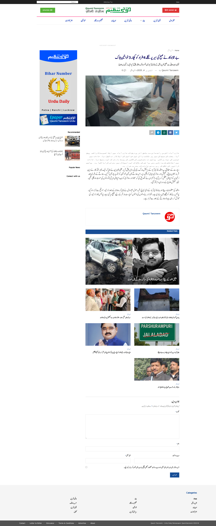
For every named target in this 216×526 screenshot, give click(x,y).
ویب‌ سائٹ (175, 455)
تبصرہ (177, 411)
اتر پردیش (170, 50)
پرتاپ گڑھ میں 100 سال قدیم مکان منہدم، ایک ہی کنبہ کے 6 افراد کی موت (160, 317)
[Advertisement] (108, 33)
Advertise (82, 523)
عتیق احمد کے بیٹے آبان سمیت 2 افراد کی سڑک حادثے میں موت (152, 279)
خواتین (83, 20)
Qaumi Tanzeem (170, 70)
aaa (195, 498)
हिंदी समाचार (170, 10)
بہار (143, 20)
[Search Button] (39, 2)
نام (177, 443)
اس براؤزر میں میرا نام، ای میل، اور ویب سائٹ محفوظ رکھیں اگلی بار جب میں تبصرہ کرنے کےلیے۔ (151, 467)
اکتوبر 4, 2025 (145, 70)
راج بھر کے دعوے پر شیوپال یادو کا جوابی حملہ (168, 387)
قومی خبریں (157, 20)
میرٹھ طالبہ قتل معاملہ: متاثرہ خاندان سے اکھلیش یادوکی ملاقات (115, 317)
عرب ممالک (73, 503)
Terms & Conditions (66, 523)
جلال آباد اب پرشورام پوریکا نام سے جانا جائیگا (168, 352)
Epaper (46, 10)
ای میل (127, 455)
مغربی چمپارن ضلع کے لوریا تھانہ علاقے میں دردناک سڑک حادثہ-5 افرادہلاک (51, 139)
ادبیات (113, 20)
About (92, 523)
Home (177, 2)
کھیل (75, 511)
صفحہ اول (172, 20)
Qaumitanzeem (187, 523)
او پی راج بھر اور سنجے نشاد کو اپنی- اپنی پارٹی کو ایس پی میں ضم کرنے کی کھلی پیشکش (111, 352)
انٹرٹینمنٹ (68, 20)
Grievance (50, 523)
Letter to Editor (36, 523)
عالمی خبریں (128, 20)
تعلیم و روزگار (98, 20)
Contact (22, 523)
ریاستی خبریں (133, 511)
